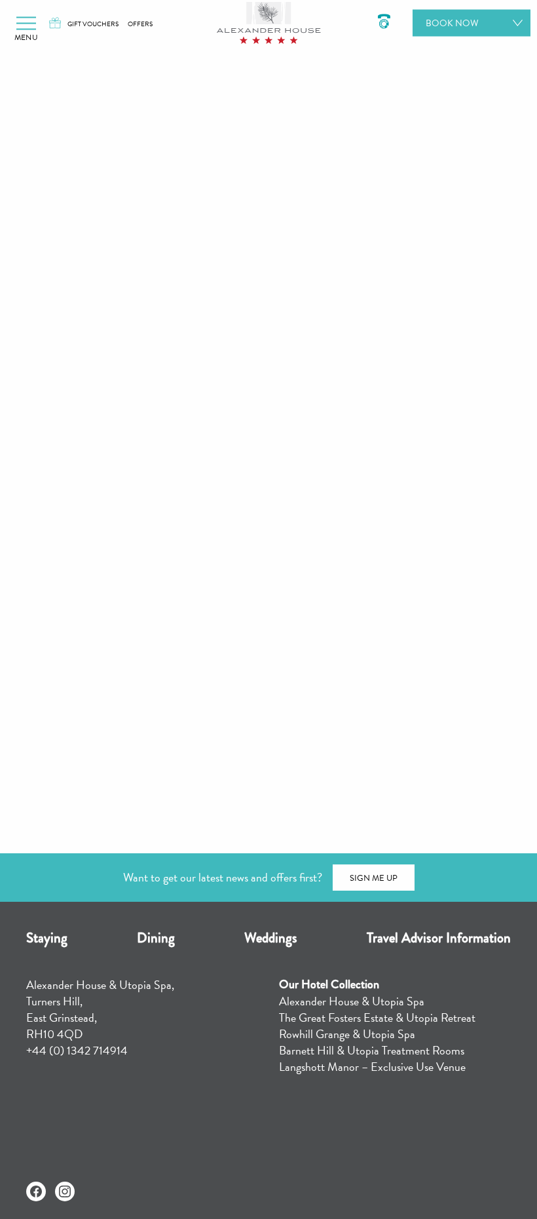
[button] (26, 23)
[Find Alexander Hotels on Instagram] (65, 1191)
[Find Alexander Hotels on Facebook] (36, 1191)
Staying (46, 938)
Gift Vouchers (93, 24)
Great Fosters (391, 770)
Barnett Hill (277, 770)
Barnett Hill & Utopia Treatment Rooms (371, 1050)
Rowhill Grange (338, 798)
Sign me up (374, 878)
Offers (140, 24)
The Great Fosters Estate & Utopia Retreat (377, 1017)
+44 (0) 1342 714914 (77, 1050)
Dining (156, 938)
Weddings (270, 938)
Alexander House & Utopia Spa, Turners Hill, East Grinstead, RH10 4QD (100, 1009)
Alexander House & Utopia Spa (351, 1001)
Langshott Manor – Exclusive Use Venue (372, 1066)
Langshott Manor (203, 798)
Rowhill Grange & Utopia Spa (347, 1034)
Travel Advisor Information (439, 938)
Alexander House (154, 770)
